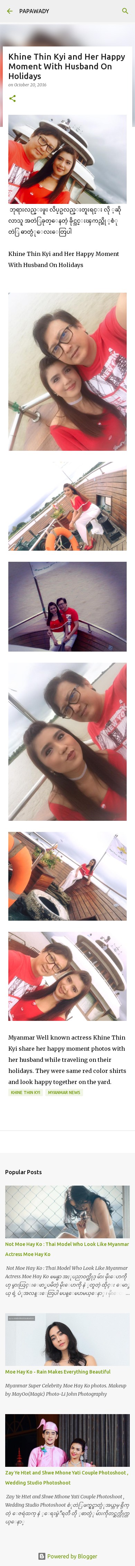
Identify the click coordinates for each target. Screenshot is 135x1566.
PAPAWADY (34, 11)
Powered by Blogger (71, 1556)
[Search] (125, 11)
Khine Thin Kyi (25, 1092)
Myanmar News (64, 1092)
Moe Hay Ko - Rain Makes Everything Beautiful (57, 1372)
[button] (12, 99)
